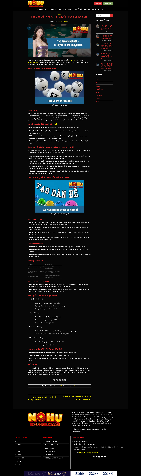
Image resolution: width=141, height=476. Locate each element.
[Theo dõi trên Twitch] (105, 457)
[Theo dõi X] (93, 457)
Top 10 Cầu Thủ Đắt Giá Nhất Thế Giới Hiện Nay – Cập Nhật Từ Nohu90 (107, 66)
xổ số (55, 124)
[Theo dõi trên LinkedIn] (99, 457)
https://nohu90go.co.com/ (88, 453)
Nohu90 (40, 9)
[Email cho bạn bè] (59, 380)
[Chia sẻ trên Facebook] (53, 380)
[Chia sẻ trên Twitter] (56, 380)
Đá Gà (94, 9)
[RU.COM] (36, 3)
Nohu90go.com (33, 62)
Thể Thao (62, 9)
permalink (73, 385)
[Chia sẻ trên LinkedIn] (65, 380)
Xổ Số (69, 9)
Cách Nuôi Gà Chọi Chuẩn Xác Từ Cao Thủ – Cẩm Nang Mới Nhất (106, 27)
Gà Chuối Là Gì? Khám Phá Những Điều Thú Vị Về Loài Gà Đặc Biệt (107, 46)
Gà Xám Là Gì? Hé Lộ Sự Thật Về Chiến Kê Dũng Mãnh (107, 36)
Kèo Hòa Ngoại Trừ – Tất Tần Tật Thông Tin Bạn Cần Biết (106, 56)
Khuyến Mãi (78, 9)
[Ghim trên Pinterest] (62, 380)
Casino (87, 9)
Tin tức (101, 9)
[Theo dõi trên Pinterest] (96, 457)
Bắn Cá (54, 9)
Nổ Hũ (47, 9)
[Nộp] (111, 15)
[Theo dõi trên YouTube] (102, 457)
